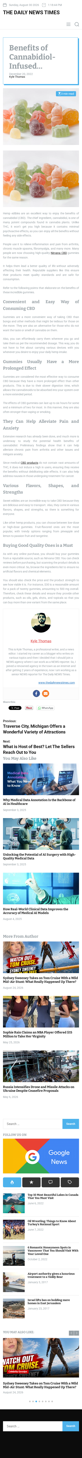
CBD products (29, 462)
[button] (71, 1333)
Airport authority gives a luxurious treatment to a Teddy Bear (51, 1275)
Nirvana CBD (59, 253)
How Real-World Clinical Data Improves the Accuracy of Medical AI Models (35, 911)
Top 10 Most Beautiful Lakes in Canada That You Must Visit (53, 1196)
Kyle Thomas (17, 76)
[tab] (12, 1182)
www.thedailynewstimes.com (56, 682)
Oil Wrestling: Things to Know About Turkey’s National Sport (52, 1223)
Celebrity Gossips (18, 1371)
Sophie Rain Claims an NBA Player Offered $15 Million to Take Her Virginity (37, 1034)
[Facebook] (36, 693)
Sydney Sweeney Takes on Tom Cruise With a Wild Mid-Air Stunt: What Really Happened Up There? (40, 980)
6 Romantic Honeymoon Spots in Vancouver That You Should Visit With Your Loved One (53, 1251)
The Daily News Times (31, 12)
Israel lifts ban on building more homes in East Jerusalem (49, 1301)
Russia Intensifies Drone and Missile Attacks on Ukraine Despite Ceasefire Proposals (38, 1089)
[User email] (45, 693)
